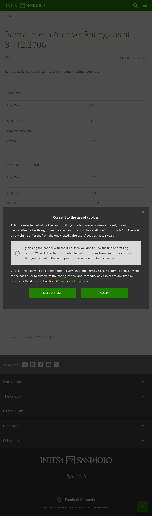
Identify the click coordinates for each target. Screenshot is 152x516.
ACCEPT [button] (104, 293)
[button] (142, 211)
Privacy (62, 281)
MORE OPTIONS (52, 293)
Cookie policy (78, 281)
